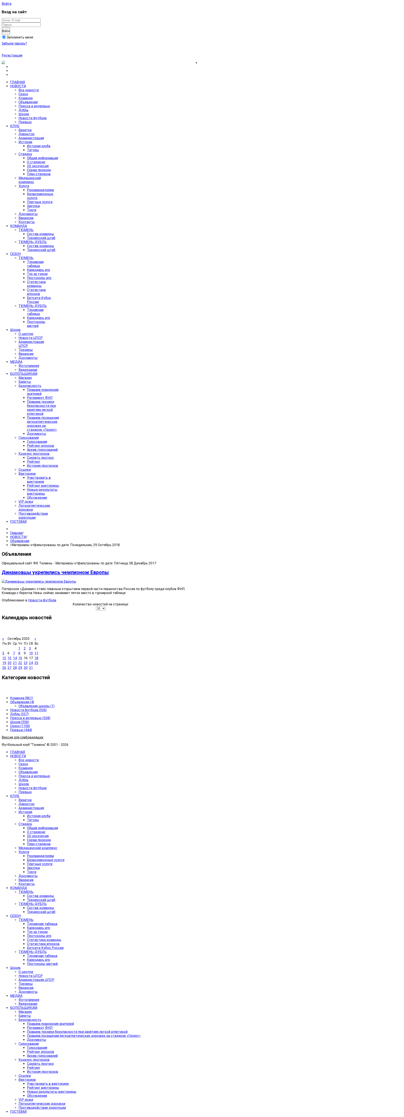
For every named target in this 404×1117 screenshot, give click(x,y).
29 (20, 668)
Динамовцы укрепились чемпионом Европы (55, 572)
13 (9, 658)
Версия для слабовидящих (22, 737)
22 (20, 663)
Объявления (19, 541)
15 (20, 658)
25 (36, 663)
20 (9, 663)
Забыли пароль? (14, 43)
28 (15, 668)
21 (15, 663)
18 (36, 658)
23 (26, 663)
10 (31, 653)
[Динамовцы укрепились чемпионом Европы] (39, 582)
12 (4, 658)
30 (26, 668)
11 (36, 653)
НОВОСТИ (18, 537)
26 (4, 668)
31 (31, 668)
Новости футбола (42, 600)
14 (15, 658)
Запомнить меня (19, 37)
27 (9, 668)
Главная (16, 533)
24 (31, 663)
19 (4, 663)
